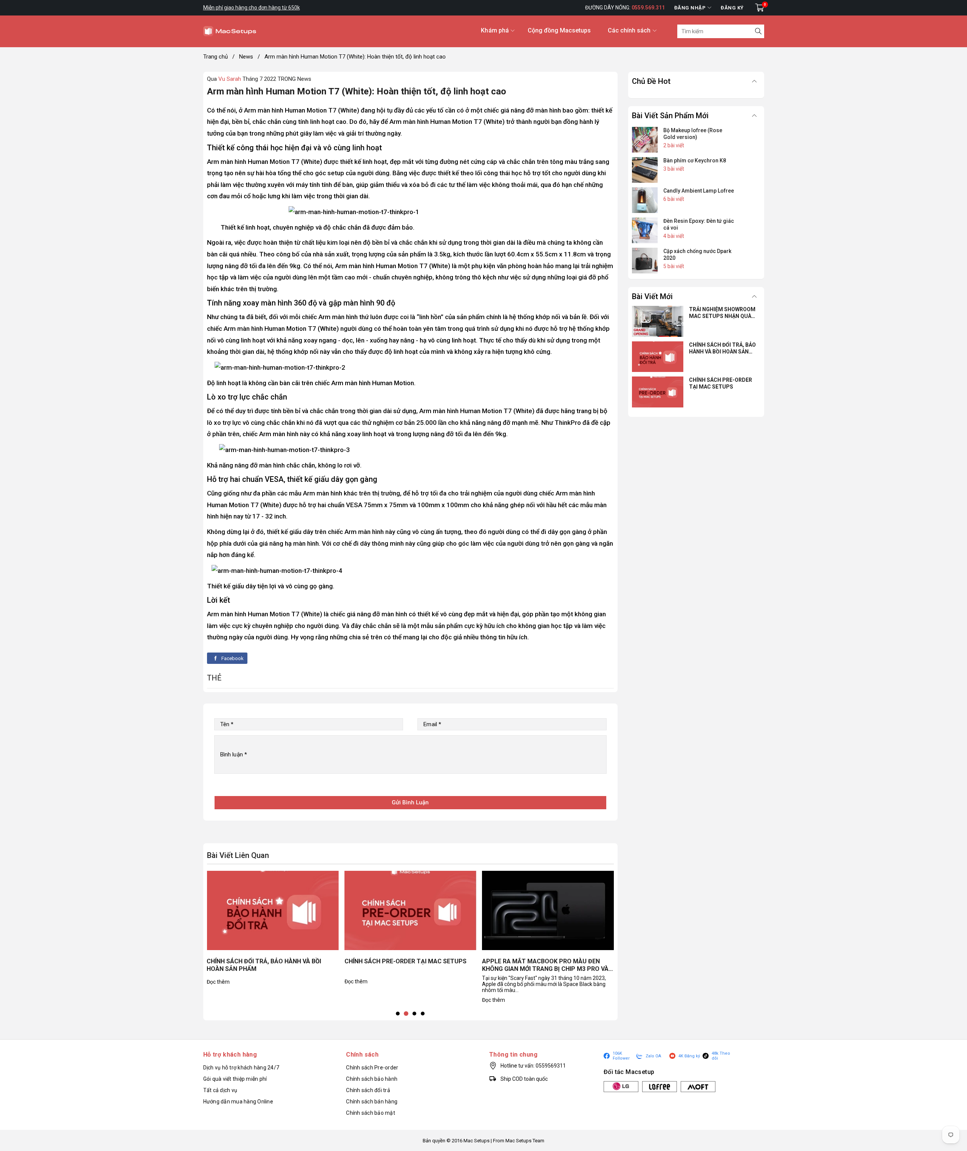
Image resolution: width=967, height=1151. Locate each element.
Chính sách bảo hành (371, 1079)
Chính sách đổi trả (368, 1090)
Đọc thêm (218, 982)
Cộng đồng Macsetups (559, 30)
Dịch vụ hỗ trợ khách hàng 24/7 (241, 1068)
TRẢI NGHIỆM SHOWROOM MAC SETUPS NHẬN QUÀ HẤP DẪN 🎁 (722, 312)
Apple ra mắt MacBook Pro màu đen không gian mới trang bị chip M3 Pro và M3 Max (545, 966)
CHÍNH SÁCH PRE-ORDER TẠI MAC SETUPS (405, 961)
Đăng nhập (690, 8)
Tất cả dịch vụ (220, 1090)
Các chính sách (629, 30)
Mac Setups (476, 1140)
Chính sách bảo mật (370, 1113)
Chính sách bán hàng (371, 1102)
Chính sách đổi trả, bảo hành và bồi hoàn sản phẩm (264, 965)
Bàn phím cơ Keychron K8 (694, 160)
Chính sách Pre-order (372, 1068)
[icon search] (757, 31)
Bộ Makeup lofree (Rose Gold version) (692, 133)
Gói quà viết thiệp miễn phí (235, 1079)
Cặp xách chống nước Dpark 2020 (697, 254)
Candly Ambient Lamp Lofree (698, 191)
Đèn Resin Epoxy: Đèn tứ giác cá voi (698, 224)
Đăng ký (732, 8)
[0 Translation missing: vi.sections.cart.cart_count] (759, 7)
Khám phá (494, 30)
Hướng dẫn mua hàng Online (238, 1102)
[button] (398, 1013)
